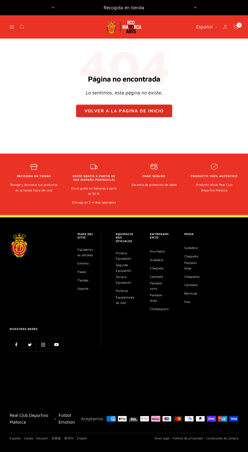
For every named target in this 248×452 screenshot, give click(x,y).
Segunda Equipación (123, 267)
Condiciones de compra (222, 438)
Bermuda (190, 293)
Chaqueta (156, 268)
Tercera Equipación (123, 279)
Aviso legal (162, 438)
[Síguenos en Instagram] (43, 344)
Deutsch (42, 438)
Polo (187, 302)
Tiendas (83, 280)
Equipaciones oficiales (85, 252)
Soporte (83, 288)
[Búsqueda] (22, 27)
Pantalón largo (156, 298)
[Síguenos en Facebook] (16, 344)
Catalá (28, 438)
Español (204, 26)
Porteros (122, 291)
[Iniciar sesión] (225, 27)
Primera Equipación (123, 256)
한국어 (69, 438)
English (82, 438)
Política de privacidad (188, 438)
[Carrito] (235, 27)
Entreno (83, 263)
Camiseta (156, 277)
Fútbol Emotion (67, 419)
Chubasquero (159, 309)
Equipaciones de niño (125, 300)
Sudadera (156, 260)
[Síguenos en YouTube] (56, 344)
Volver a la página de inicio (124, 110)
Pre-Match (157, 251)
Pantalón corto (156, 286)
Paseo (82, 272)
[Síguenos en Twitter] (29, 344)
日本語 (56, 438)
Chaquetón (192, 277)
